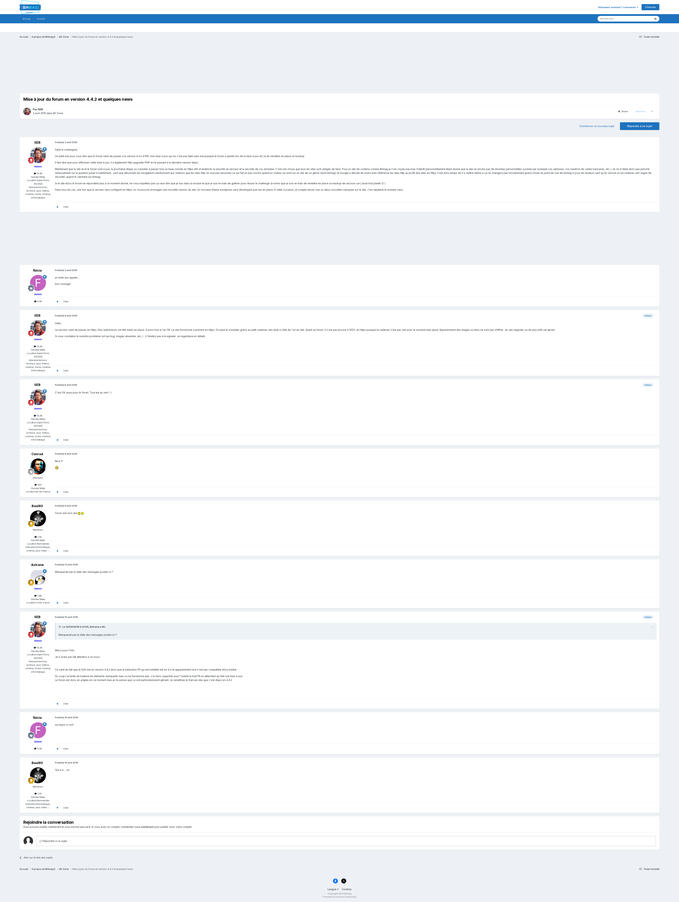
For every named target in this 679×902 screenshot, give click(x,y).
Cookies (347, 889)
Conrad (37, 454)
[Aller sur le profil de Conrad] (38, 466)
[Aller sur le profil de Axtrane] (38, 577)
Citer (66, 206)
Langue (332, 889)
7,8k (39, 595)
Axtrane (37, 565)
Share (624, 111)
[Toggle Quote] (60, 626)
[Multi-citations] (57, 206)
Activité (41, 18)
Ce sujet (642, 18)
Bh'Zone (58, 113)
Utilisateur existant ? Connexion (617, 7)
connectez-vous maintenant (137, 826)
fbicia (37, 270)
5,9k (39, 301)
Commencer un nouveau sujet (596, 126)
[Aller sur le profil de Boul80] (38, 518)
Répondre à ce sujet (639, 126)
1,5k (39, 536)
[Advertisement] (84, 68)
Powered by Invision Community (339, 896)
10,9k (39, 173)
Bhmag (26, 18)
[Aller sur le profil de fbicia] (38, 283)
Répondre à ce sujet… (55, 840)
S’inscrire (650, 7)
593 (39, 484)
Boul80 (37, 506)
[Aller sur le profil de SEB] (27, 111)
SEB (40, 109)
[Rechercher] (655, 19)
